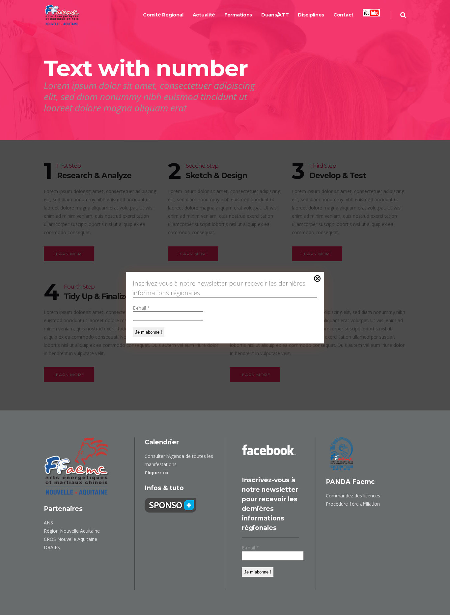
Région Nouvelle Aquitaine (72, 531)
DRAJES (52, 547)
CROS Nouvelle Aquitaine (70, 539)
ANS (48, 522)
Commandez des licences (353, 495)
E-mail (141, 307)
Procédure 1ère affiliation (353, 504)
